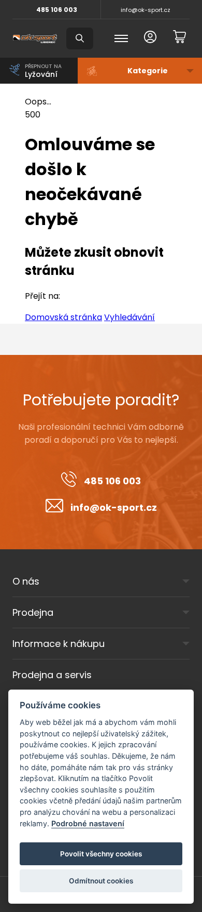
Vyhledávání (129, 317)
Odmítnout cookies (101, 881)
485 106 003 (56, 9)
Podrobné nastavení (87, 823)
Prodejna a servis (52, 674)
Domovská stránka (63, 317)
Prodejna (32, 612)
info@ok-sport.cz (145, 10)
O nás (25, 581)
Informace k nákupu (58, 643)
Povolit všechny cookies (101, 854)
